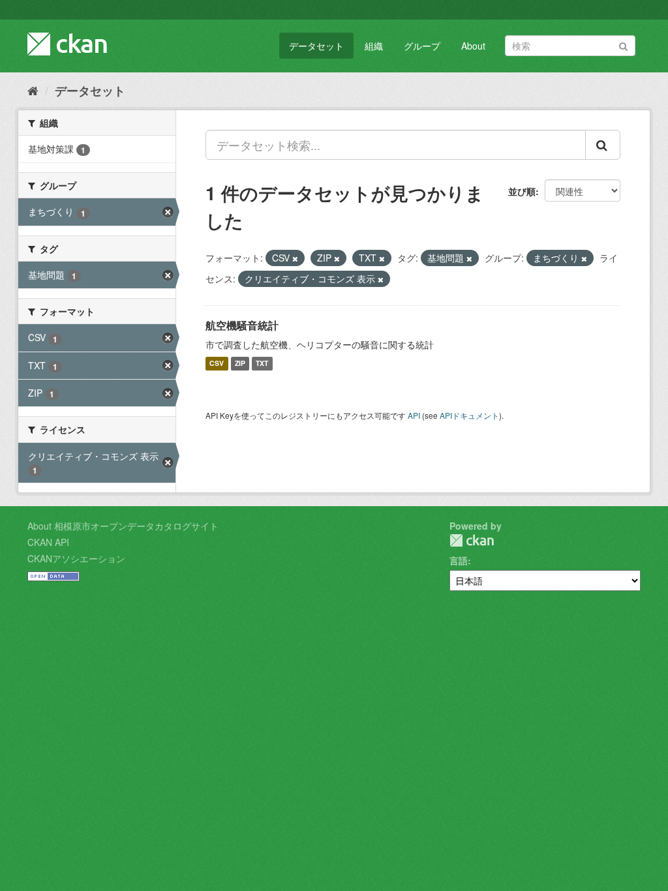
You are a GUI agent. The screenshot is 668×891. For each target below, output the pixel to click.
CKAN (471, 540)
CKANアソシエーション (76, 558)
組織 (374, 45)
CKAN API (48, 542)
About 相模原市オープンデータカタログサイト (123, 525)
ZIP (240, 364)
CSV (216, 364)
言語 (458, 560)
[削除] (295, 258)
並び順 (522, 191)
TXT (262, 364)
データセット (316, 45)
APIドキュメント (469, 415)
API (414, 415)
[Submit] (623, 44)
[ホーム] (32, 90)
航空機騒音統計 (242, 325)
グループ (422, 45)
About (473, 45)
